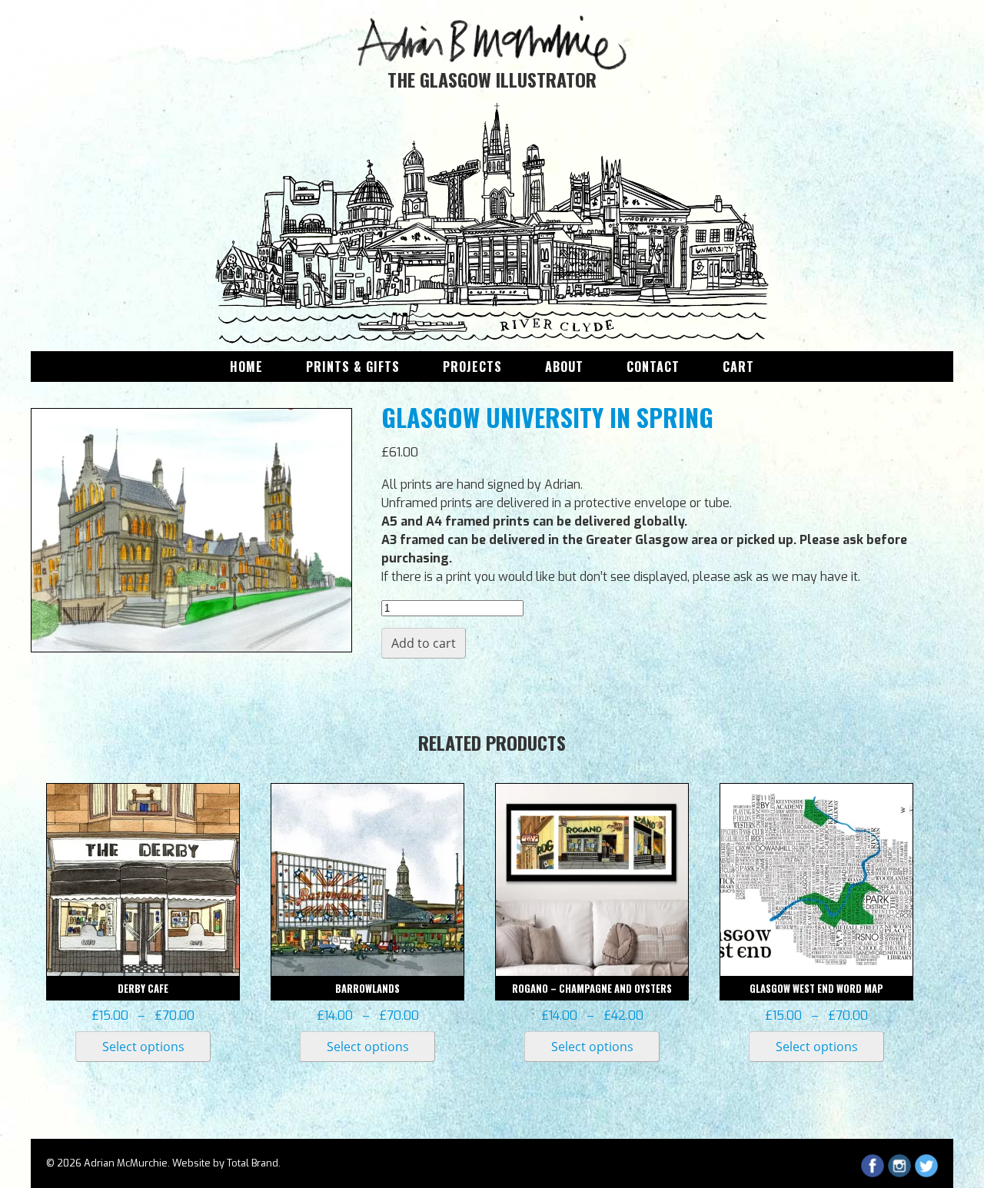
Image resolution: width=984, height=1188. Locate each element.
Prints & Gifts (353, 366)
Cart (738, 366)
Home (246, 366)
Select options (143, 1046)
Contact (653, 366)
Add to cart (423, 643)
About (564, 366)
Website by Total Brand (225, 1163)
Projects (472, 366)
